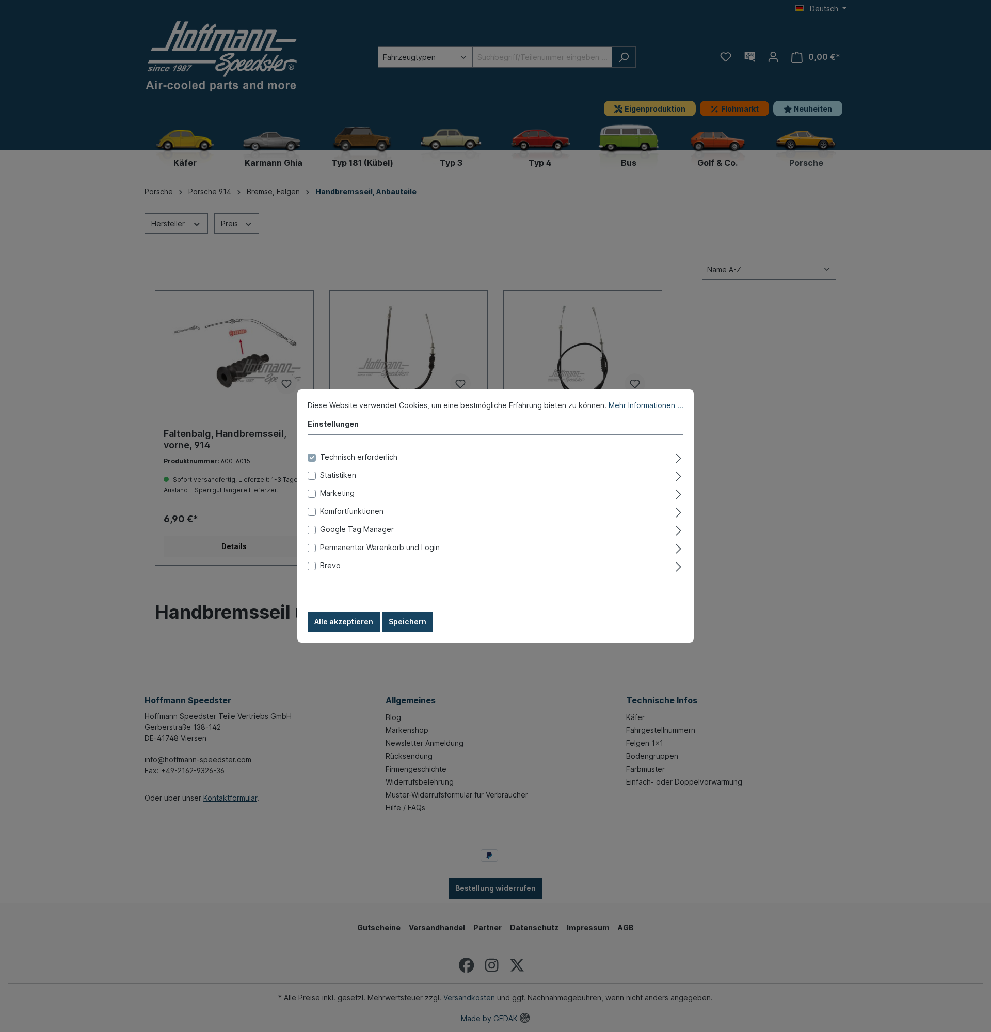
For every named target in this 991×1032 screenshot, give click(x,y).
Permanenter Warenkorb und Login (380, 547)
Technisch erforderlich (358, 456)
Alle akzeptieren (343, 621)
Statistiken (338, 475)
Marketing (337, 493)
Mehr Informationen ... (646, 405)
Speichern (407, 621)
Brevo (330, 565)
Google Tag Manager (357, 529)
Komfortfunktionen (351, 511)
